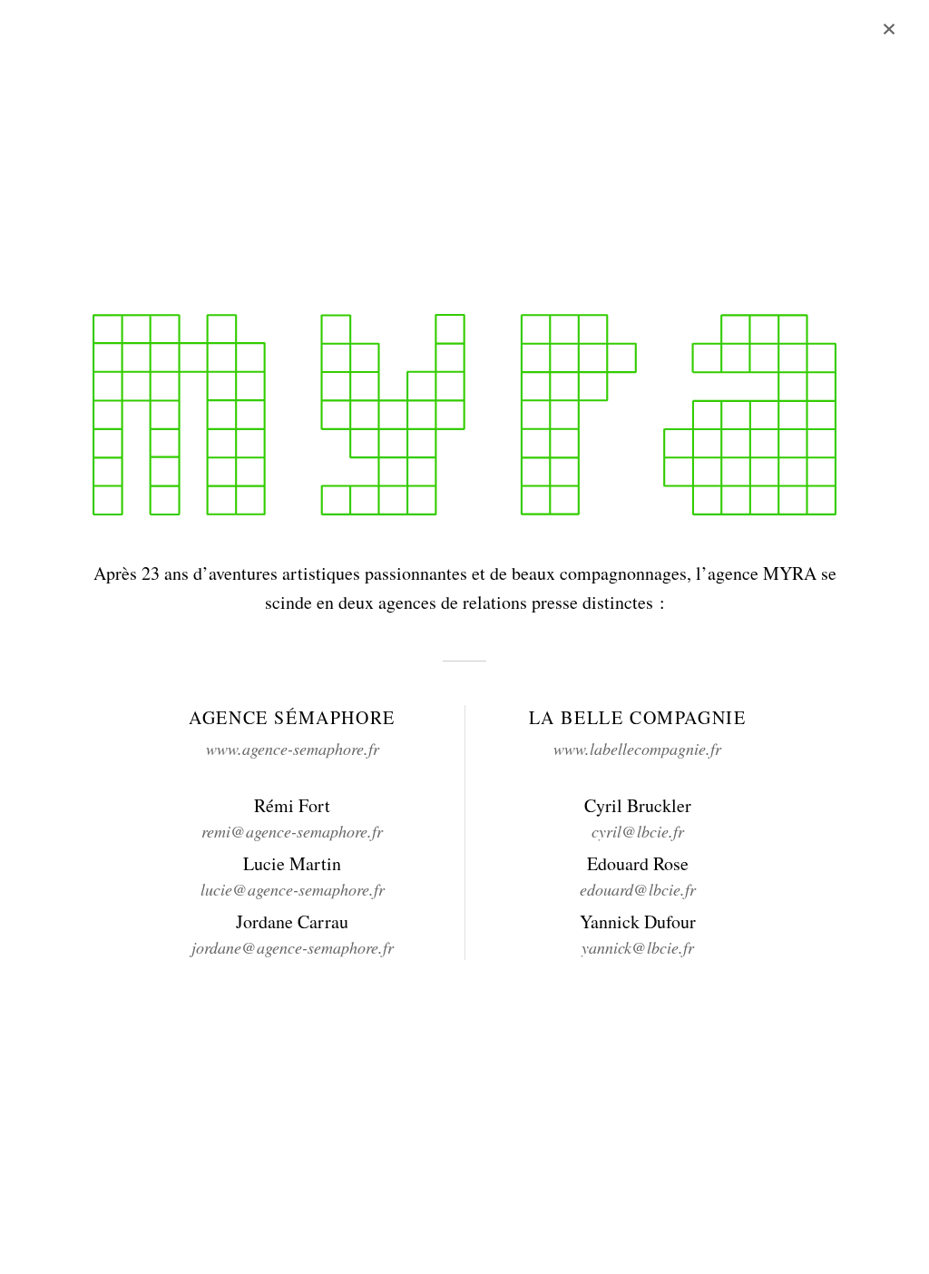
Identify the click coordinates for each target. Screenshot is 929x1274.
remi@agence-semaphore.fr (292, 831)
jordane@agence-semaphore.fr (292, 947)
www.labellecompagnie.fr (637, 749)
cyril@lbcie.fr (638, 831)
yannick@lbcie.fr (638, 947)
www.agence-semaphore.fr (292, 749)
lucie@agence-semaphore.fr (292, 889)
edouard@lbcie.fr (638, 889)
